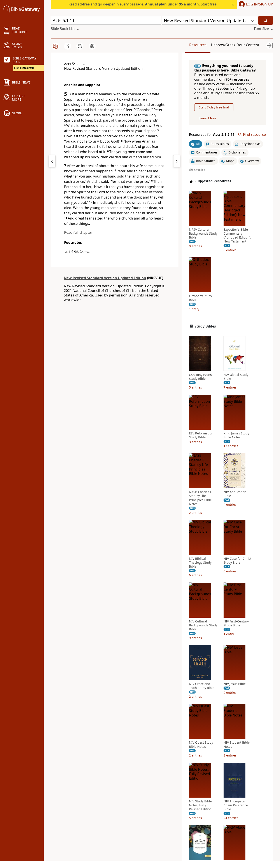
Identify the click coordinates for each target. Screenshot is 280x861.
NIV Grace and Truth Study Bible (201, 686)
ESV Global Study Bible (236, 376)
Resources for (211, 134)
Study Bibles (205, 326)
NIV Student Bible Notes (237, 744)
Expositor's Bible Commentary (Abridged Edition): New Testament (237, 235)
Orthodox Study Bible (200, 298)
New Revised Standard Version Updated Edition (105, 277)
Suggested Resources (212, 181)
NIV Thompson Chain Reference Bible (236, 805)
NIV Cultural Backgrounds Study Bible (203, 625)
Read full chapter (78, 232)
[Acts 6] (176, 161)
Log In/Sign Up (259, 4)
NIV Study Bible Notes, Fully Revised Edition (200, 805)
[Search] (265, 20)
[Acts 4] (52, 161)
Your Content (248, 44)
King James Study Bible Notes (236, 435)
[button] (255, 4)
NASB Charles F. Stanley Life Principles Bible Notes (200, 498)
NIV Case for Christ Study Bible (237, 561)
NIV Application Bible (235, 494)
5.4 (70, 251)
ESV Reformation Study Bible (201, 435)
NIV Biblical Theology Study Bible (200, 562)
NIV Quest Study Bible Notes (201, 744)
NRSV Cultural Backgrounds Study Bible (203, 233)
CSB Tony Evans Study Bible (200, 376)
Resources (197, 44)
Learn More (207, 118)
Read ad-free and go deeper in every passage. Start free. (142, 4)
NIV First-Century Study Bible (236, 623)
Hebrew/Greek (223, 44)
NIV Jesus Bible (235, 684)
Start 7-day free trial (214, 107)
